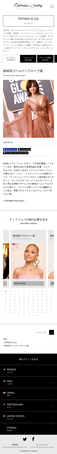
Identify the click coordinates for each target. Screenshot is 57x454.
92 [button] (33, 315)
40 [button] (33, 300)
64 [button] (42, 306)
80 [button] (14, 312)
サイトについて (42, 445)
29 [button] (33, 297)
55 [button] (51, 303)
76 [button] (46, 309)
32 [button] (46, 297)
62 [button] (33, 306)
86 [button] (42, 312)
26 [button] (19, 297)
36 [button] (14, 300)
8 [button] (37, 291)
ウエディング (28, 59)
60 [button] (24, 306)
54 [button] (46, 303)
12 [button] (5, 294)
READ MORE (20, 283)
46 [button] (10, 303)
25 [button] (14, 297)
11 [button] (51, 291)
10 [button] (46, 291)
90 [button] (24, 315)
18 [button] (33, 294)
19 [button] (37, 294)
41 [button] (37, 300)
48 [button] (19, 303)
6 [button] (28, 291)
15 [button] (19, 294)
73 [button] (33, 309)
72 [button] (28, 309)
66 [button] (51, 306)
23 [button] (5, 297)
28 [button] (28, 297)
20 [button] (42, 294)
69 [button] (14, 309)
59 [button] (19, 306)
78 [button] (5, 312)
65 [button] (46, 306)
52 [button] (37, 303)
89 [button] (19, 315)
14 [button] (14, 294)
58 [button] (14, 306)
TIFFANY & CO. (11, 149)
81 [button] (19, 312)
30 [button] (37, 297)
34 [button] (5, 300)
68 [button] (10, 309)
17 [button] (28, 294)
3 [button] (14, 291)
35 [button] (10, 300)
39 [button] (28, 300)
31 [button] (42, 297)
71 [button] (24, 309)
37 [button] (19, 300)
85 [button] (37, 312)
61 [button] (28, 306)
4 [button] (19, 291)
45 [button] (5, 303)
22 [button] (51, 294)
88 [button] (51, 312)
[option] (28, 259)
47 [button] (14, 303)
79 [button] (10, 312)
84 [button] (33, 312)
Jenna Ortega (25, 149)
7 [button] (33, 291)
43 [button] (46, 300)
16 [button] (24, 294)
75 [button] (42, 309)
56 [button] (5, 306)
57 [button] (10, 306)
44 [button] (51, 300)
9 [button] (42, 291)
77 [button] (51, 309)
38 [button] (24, 300)
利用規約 (15, 445)
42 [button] (42, 300)
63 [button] (37, 306)
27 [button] (24, 297)
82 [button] (24, 312)
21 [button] (46, 294)
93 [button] (37, 315)
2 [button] (10, 291)
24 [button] (10, 297)
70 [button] (19, 309)
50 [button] (28, 303)
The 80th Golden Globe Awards (17, 153)
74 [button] (37, 309)
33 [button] (51, 297)
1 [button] (5, 291)
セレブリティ (11, 59)
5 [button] (24, 291)
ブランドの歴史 (45, 59)
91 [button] (28, 315)
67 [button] (5, 309)
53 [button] (42, 303)
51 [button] (33, 303)
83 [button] (28, 312)
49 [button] (24, 303)
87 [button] (46, 312)
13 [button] (10, 294)
